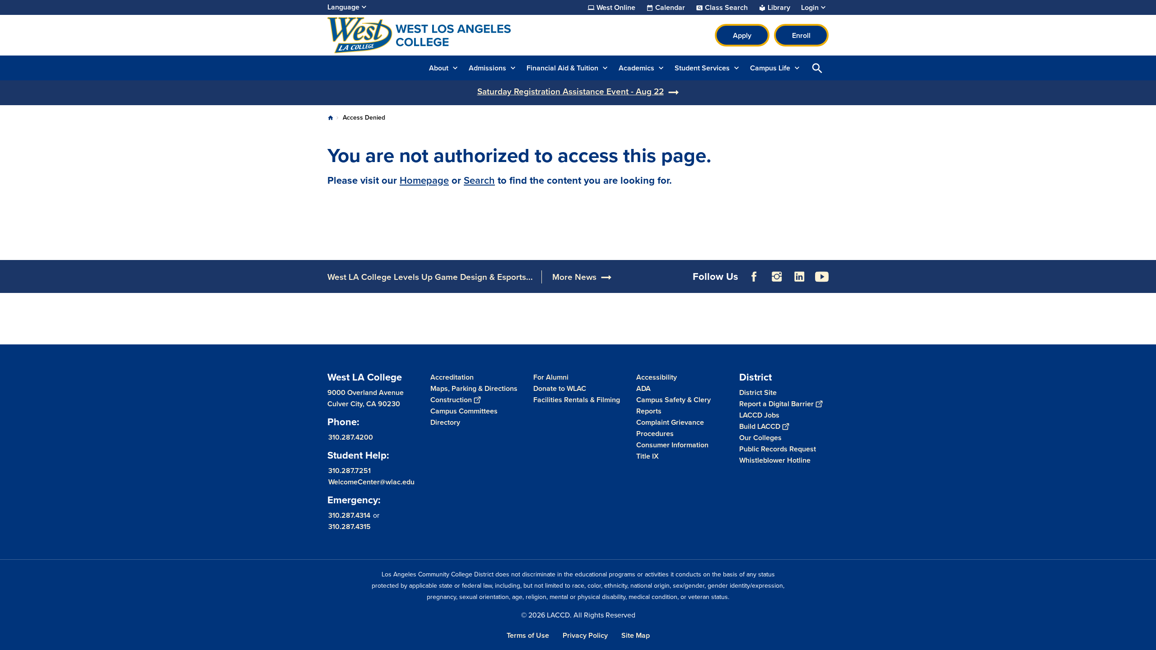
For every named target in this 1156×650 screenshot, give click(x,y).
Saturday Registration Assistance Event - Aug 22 (570, 91)
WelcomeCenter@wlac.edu (371, 482)
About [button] (438, 68)
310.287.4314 (349, 515)
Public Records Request (777, 449)
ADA (643, 388)
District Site (758, 392)
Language (343, 7)
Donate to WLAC (559, 388)
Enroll (801, 35)
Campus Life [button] (770, 68)
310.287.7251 (349, 470)
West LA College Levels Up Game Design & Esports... (430, 276)
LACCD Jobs (759, 415)
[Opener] (1147, 284)
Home (330, 118)
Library (779, 8)
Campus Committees (464, 411)
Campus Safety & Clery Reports (673, 405)
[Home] (425, 35)
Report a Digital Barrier (776, 404)
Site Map (635, 635)
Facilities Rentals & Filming (576, 400)
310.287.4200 (350, 437)
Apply (742, 35)
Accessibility (656, 377)
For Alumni (551, 377)
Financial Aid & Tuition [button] (562, 68)
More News (574, 276)
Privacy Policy (585, 635)
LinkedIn (799, 276)
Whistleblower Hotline (775, 460)
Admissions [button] (487, 68)
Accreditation (452, 377)
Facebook (754, 276)
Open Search (817, 68)
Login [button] (810, 8)
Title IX (647, 456)
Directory (445, 422)
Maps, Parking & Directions (473, 388)
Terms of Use (528, 635)
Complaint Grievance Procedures (670, 428)
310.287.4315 (349, 526)
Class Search (726, 8)
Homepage (424, 180)
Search (479, 180)
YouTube (822, 276)
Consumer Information (672, 445)
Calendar (670, 8)
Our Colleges (760, 437)
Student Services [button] (702, 68)
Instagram (776, 276)
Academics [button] (636, 68)
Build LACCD (759, 426)
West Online (616, 8)
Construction (451, 400)
